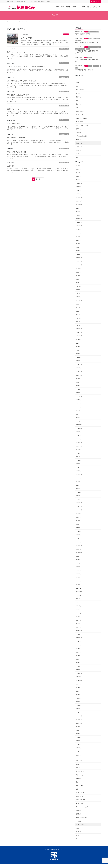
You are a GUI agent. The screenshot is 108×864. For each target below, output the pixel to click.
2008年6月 (79, 737)
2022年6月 (79, 279)
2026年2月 (79, 176)
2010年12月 (79, 630)
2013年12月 (79, 503)
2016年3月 (79, 435)
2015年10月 (79, 446)
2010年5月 (79, 655)
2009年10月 (79, 680)
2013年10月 (79, 510)
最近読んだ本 (79, 114)
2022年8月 (79, 272)
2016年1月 (79, 439)
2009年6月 (79, 694)
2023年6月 (79, 240)
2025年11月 (79, 187)
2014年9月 (79, 478)
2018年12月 (79, 371)
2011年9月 (79, 598)
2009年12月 (79, 673)
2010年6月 (79, 652)
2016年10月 (79, 428)
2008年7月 (79, 733)
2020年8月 (79, 343)
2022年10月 (79, 265)
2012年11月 (79, 549)
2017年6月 (79, 407)
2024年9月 (79, 208)
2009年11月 (79, 677)
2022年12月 (79, 257)
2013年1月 (79, 542)
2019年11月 (79, 364)
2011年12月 (79, 588)
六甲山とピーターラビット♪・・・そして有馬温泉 (26, 66)
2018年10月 (79, 375)
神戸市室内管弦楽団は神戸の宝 (84, 70)
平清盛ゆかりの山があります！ (19, 95)
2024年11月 (79, 201)
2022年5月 (79, 282)
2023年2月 (79, 254)
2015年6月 (79, 456)
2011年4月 (79, 616)
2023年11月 (79, 222)
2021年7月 (79, 304)
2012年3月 (79, 577)
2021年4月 (79, 314)
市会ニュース (79, 104)
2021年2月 (79, 321)
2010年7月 (79, 648)
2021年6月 (79, 307)
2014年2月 (79, 495)
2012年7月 (79, 563)
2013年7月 (79, 520)
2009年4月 (79, 701)
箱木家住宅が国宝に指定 (82, 34)
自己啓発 (78, 150)
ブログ (66, 34)
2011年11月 (79, 591)
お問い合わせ (96, 1)
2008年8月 (79, 730)
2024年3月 (79, 211)
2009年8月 (79, 687)
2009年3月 (79, 705)
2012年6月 (79, 567)
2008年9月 (79, 726)
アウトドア (79, 79)
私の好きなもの (64, 48)
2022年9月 (79, 268)
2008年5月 (79, 740)
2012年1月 (79, 584)
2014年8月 (79, 481)
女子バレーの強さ (14, 123)
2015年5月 (79, 460)
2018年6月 (79, 382)
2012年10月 (79, 552)
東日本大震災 (79, 121)
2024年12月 (79, 197)
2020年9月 (79, 339)
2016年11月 (79, 424)
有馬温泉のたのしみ (81, 118)
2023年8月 (79, 233)
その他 (77, 82)
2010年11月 (79, 634)
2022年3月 (79, 289)
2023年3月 (79, 250)
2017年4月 (79, 414)
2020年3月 (79, 357)
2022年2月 (79, 293)
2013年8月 (79, 517)
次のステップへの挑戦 (82, 125)
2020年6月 (79, 350)
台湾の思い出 (12, 166)
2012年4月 (79, 574)
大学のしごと (79, 93)
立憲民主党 (79, 146)
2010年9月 (79, 641)
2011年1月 (79, 627)
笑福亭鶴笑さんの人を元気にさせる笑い (22, 81)
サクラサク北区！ (27, 38)
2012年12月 (79, 545)
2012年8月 (79, 559)
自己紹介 (78, 153)
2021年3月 (79, 318)
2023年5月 (79, 243)
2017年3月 (79, 417)
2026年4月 (79, 169)
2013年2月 (79, 538)
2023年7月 (79, 236)
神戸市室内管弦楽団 (81, 48)
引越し (77, 107)
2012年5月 (79, 570)
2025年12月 (79, 183)
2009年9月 (79, 684)
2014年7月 (79, 485)
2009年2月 (79, 709)
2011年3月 (79, 620)
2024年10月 (79, 204)
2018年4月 (79, 385)
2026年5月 (79, 165)
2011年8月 (79, 602)
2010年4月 (79, 659)
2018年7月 (79, 378)
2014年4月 (79, 492)
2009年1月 (79, 712)
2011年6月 (79, 609)
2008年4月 (79, 744)
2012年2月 (79, 581)
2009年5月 (79, 698)
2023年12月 (79, 218)
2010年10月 (79, 637)
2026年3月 (79, 172)
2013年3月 (79, 535)
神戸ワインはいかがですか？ (18, 52)
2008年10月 (79, 723)
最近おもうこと (96, 65)
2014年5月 (79, 488)
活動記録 (90, 38)
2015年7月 (79, 453)
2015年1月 (79, 471)
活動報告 (78, 129)
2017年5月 (79, 410)
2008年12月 (79, 716)
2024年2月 (79, 215)
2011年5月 (79, 613)
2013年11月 (79, 506)
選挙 (77, 157)
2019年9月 (79, 368)
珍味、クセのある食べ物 (16, 152)
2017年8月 (79, 403)
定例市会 (90, 65)
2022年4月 (79, 286)
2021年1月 (79, 325)
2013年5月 (79, 527)
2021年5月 (79, 311)
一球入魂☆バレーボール (16, 138)
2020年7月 (79, 346)
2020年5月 (79, 353)
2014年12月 (79, 474)
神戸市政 (97, 31)
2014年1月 (79, 499)
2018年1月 (79, 392)
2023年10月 (79, 226)
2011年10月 (79, 595)
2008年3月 (79, 748)
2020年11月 (79, 332)
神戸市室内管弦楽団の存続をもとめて (86, 42)
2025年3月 (79, 190)
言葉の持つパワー (14, 109)
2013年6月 (79, 524)
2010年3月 (79, 662)
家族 (77, 100)
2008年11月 (79, 719)
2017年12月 (79, 396)
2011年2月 (79, 623)
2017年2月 (79, 421)
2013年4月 (79, 531)
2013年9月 (79, 513)
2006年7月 (79, 751)
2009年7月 (79, 691)
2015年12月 (79, 442)
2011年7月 (79, 606)
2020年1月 (79, 361)
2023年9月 (79, 229)
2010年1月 (79, 669)
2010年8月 (79, 645)
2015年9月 (79, 449)
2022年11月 (79, 261)
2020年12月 (79, 329)
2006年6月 (79, 755)
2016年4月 (79, 432)
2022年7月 (79, 275)
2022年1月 (79, 297)
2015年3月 (79, 464)
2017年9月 (79, 400)
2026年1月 (79, 179)
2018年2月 (79, 389)
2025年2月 (79, 194)
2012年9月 (79, 556)
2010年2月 (79, 666)
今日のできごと (91, 31)
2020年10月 (79, 336)
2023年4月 (79, 247)
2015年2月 (79, 467)
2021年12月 (79, 300)
